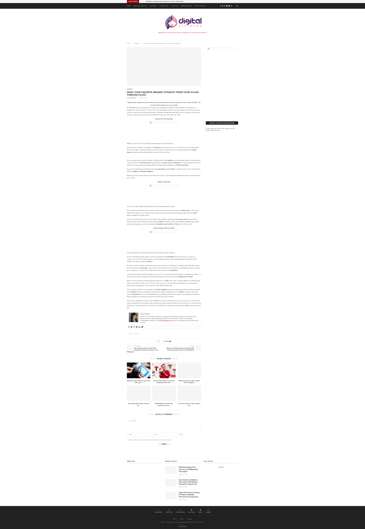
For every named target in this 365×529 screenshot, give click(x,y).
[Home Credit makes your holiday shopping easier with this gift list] (164, 370)
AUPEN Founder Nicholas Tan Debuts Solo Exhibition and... (167, 1)
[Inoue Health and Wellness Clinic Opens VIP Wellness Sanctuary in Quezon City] (171, 483)
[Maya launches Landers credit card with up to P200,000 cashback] (138, 370)
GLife (136, 333)
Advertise (189, 519)
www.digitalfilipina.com (164, 320)
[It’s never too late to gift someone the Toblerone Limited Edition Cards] (189, 393)
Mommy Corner (186, 6)
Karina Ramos (132, 98)
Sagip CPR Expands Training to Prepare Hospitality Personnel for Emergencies (189, 495)
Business (153, 6)
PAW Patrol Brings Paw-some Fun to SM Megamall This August (188, 469)
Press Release (200, 6)
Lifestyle (174, 6)
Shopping (136, 43)
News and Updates (140, 6)
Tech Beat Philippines (198, 522)
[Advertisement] (222, 100)
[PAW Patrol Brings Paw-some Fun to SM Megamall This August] (171, 470)
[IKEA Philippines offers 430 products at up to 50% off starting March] (164, 393)
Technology (163, 6)
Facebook (220, 467)
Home (129, 6)
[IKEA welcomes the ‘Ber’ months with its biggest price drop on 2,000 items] (189, 370)
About (174, 519)
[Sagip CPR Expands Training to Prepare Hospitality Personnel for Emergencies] (171, 495)
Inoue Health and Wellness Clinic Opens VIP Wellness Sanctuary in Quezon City (188, 482)
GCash (130, 333)
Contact (182, 519)
